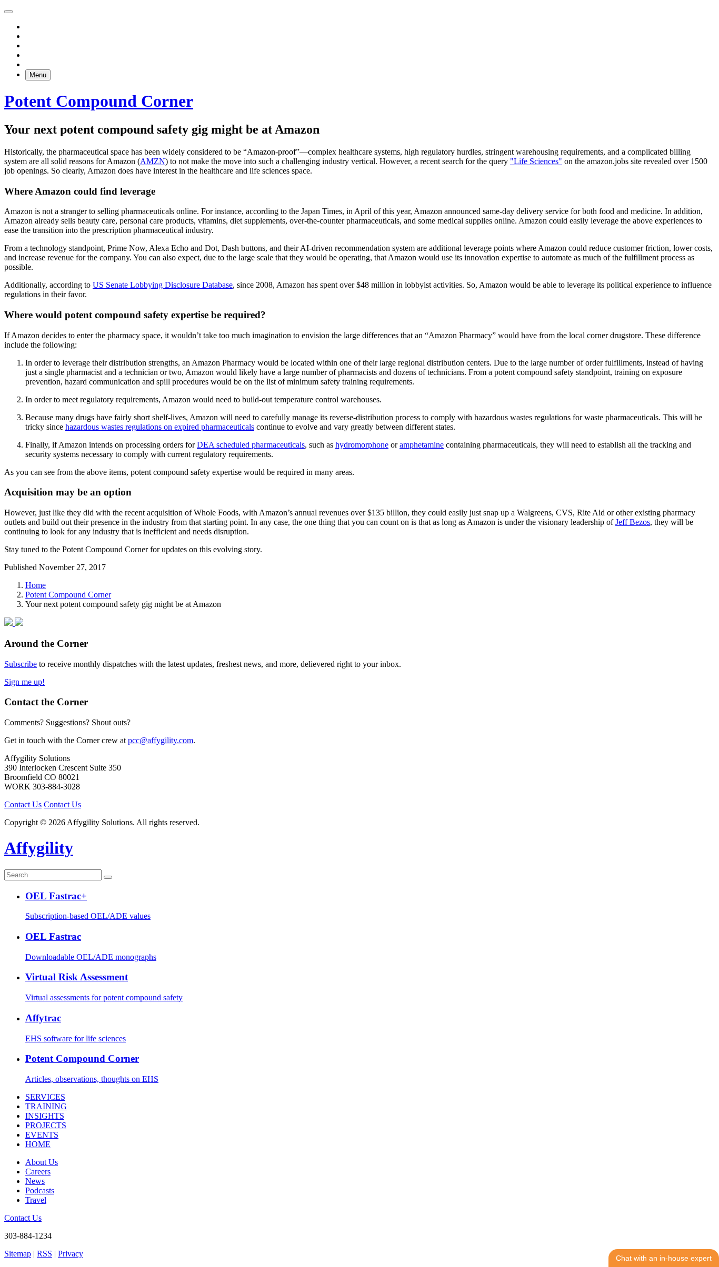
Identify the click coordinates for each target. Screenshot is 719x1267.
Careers (38, 1171)
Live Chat (663, 1258)
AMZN (152, 161)
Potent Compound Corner (68, 594)
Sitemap (17, 1253)
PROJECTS (45, 1125)
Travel (35, 1199)
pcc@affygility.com (160, 740)
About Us (41, 1162)
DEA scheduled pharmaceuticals (251, 444)
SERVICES (45, 1096)
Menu (37, 75)
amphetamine (422, 444)
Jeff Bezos (632, 522)
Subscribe (20, 664)
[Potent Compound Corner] (13, 623)
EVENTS (41, 1134)
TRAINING (46, 1106)
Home (35, 585)
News (35, 1181)
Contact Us (23, 804)
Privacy (70, 1253)
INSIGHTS (44, 1115)
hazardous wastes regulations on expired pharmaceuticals (159, 426)
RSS (44, 1253)
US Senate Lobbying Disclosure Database (163, 284)
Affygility (38, 847)
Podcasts (39, 1190)
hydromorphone (361, 444)
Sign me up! (24, 681)
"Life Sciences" (536, 161)
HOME (38, 1144)
